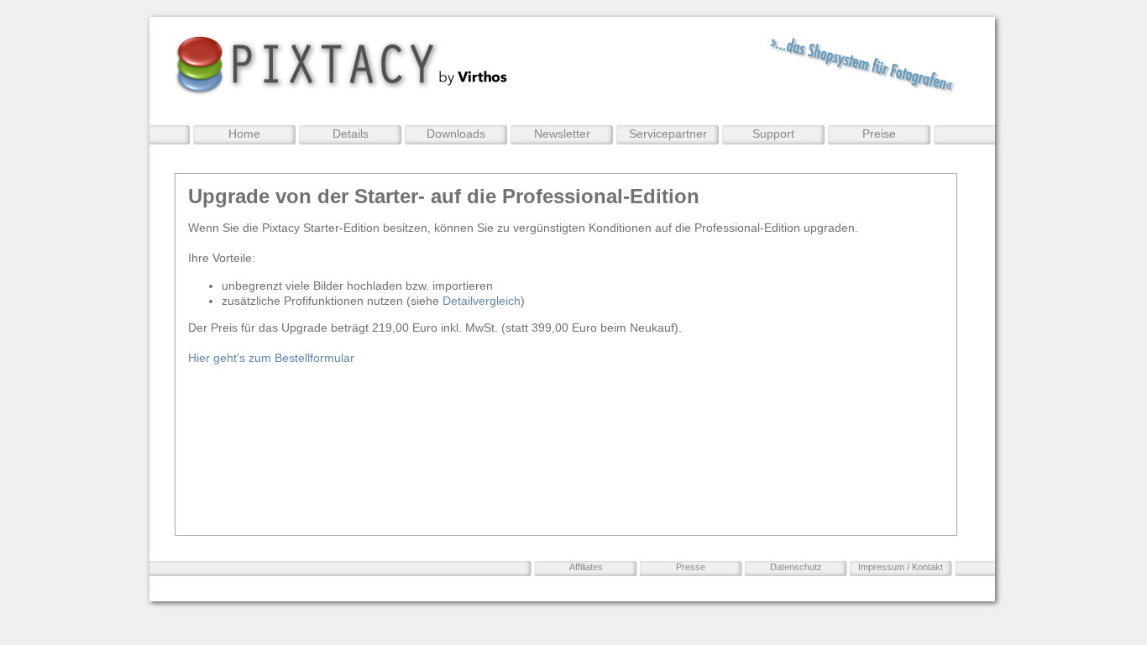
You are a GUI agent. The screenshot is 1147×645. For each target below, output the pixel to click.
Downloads (456, 133)
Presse (690, 567)
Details (351, 133)
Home (244, 133)
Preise (879, 133)
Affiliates (586, 567)
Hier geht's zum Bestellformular (271, 357)
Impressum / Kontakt (900, 567)
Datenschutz (796, 567)
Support (773, 133)
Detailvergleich (482, 300)
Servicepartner (668, 133)
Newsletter (562, 133)
